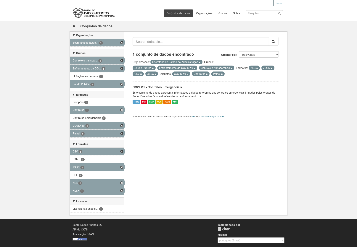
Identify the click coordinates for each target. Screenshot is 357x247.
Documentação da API (212, 116)
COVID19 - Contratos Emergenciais (157, 87)
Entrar (279, 3)
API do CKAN (80, 229)
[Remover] (200, 62)
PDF (144, 101)
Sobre (236, 13)
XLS (175, 101)
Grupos (222, 13)
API (193, 116)
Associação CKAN (83, 234)
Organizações (204, 13)
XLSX (151, 101)
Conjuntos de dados (178, 13)
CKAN (224, 229)
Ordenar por (228, 54)
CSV (159, 101)
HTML (136, 101)
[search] (274, 41)
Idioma (222, 234)
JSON (167, 101)
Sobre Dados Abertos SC (87, 225)
